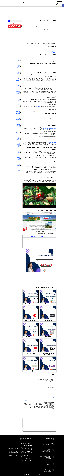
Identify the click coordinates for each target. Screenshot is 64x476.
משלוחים (18, 124)
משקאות (18, 125)
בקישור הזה (34, 69)
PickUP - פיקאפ (30, 337)
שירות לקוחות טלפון (51, 453)
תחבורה (16, 2)
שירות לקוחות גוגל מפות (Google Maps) (24, 440)
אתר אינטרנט (53, 49)
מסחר (19, 123)
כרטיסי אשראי (18, 108)
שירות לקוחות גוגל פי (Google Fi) (25, 443)
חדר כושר (18, 95)
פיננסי (41, 2)
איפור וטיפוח (18, 68)
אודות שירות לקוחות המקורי (50, 438)
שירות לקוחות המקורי (57, 2)
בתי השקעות (18, 80)
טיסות (19, 98)
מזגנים (19, 118)
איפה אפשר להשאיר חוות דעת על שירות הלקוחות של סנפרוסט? (44, 242)
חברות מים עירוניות (17, 94)
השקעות (18, 92)
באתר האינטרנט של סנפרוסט (38, 65)
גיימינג (19, 85)
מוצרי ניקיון (18, 115)
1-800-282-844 (39, 56)
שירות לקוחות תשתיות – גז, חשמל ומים (48, 471)
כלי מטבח (18, 107)
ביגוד (19, 75)
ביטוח (19, 77)
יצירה (19, 105)
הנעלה (19, 90)
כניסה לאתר (31, 65)
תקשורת (18, 167)
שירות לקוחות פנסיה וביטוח (50, 461)
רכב (19, 150)
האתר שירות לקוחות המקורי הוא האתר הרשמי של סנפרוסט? (45, 245)
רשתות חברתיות (17, 152)
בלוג (53, 439)
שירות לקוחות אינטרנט (51, 448)
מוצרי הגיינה (18, 112)
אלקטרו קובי (48, 320)
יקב (19, 106)
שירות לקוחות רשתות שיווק (50, 464)
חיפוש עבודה (18, 97)
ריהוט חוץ (18, 148)
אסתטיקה (18, 72)
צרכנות (19, 141)
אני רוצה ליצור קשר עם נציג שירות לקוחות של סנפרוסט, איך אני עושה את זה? (42, 236)
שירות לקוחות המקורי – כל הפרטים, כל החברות (47, 450)
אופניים (19, 66)
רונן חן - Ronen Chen (31, 304)
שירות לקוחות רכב (51, 463)
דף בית (49, 2)
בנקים (19, 78)
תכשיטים (18, 165)
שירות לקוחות (54, 22)
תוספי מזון (18, 160)
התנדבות (18, 93)
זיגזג (48, 371)
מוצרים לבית (18, 117)
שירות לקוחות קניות (51, 462)
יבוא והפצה (18, 103)
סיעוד (19, 128)
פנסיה (19, 138)
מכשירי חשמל (18, 121)
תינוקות (19, 164)
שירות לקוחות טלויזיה (51, 452)
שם (55, 429)
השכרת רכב (18, 91)
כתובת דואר (53, 52)
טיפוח (19, 99)
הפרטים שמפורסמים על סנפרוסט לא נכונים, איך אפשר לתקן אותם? (44, 247)
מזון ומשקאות (50, 22)
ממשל (24, 2)
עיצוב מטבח (18, 132)
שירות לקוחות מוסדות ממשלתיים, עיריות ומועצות (47, 456)
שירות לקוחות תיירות (51, 468)
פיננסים (19, 137)
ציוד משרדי (18, 139)
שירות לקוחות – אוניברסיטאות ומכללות (48, 444)
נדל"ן (19, 126)
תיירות (11, 2)
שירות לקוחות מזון (51, 459)
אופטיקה (18, 64)
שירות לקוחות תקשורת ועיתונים (49, 469)
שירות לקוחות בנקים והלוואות (50, 449)
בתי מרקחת (18, 81)
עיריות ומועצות (18, 133)
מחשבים (19, 120)
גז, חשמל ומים (18, 84)
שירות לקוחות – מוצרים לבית (50, 446)
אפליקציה (18, 73)
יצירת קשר (52, 442)
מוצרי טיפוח (18, 114)
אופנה (19, 65)
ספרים (19, 131)
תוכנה (19, 159)
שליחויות (18, 157)
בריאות (36, 2)
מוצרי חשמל (18, 113)
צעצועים (18, 140)
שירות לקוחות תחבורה (51, 466)
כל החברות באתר (6, 2)
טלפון (28, 2)
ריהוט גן (19, 147)
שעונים (19, 158)
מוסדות (19, 110)
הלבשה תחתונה (17, 87)
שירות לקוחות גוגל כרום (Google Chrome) (23, 439)
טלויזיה (32, 2)
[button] (63, 5)
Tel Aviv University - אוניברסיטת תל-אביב (48, 353)
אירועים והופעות (17, 70)
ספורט (19, 130)
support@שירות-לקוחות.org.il (27, 460)
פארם (19, 136)
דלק (19, 86)
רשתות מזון (18, 153)
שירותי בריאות (18, 156)
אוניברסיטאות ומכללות (16, 62)
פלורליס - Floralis (31, 371)
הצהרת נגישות (52, 440)
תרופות (19, 170)
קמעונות (18, 144)
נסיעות (19, 127)
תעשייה (19, 166)
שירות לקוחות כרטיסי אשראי (50, 455)
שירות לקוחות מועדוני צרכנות (50, 457)
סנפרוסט (35, 29)
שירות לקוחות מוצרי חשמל (50, 458)
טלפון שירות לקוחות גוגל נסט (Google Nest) (23, 442)
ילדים (19, 104)
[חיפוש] (9, 21)
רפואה (19, 151)
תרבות (19, 169)
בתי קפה (18, 82)
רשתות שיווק (18, 154)
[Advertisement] (32, 13)
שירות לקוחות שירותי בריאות (50, 465)
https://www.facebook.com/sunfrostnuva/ (49, 128)
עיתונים (19, 134)
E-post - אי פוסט (31, 353)
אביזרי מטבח (18, 61)
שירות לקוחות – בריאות (50, 445)
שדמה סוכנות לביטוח (48, 304)
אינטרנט (44, 2)
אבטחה (19, 60)
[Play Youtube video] (39, 195)
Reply (53, 397)
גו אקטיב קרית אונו (30, 320)
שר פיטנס (48, 337)
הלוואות (19, 88)
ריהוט (19, 146)
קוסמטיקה (18, 143)
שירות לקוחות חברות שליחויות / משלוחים (48, 451)
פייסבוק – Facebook (52, 51)
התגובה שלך (54, 417)
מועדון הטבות (18, 111)
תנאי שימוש (52, 472)
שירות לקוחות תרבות (51, 470)
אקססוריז (18, 74)
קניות (20, 2)
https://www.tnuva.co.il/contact (32, 116)
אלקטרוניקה (18, 71)
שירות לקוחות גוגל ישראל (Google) (25, 438)
